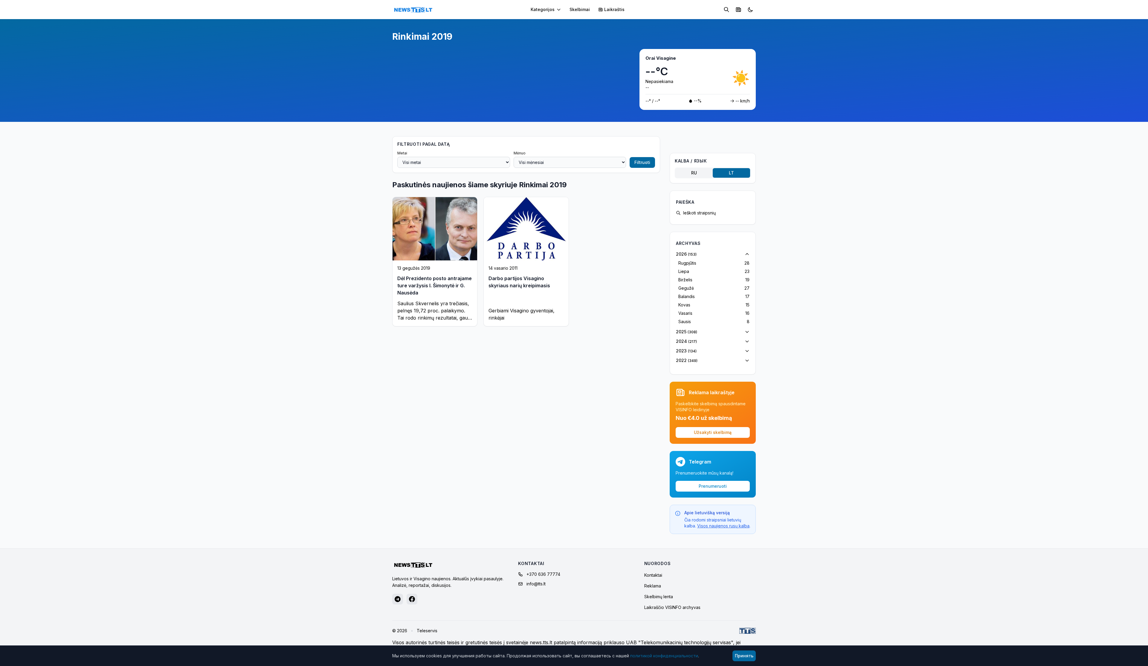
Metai (402, 153)
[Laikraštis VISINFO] (738, 9)
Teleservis (427, 630)
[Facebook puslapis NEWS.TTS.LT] (412, 599)
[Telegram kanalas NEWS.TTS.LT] (397, 599)
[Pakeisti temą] (750, 9)
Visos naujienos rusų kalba (723, 525)
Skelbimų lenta (658, 596)
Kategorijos (543, 9)
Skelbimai (580, 9)
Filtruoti (642, 162)
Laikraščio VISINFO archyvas (672, 607)
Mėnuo (520, 153)
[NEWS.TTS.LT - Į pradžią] (413, 9)
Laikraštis (614, 9)
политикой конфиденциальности (664, 655)
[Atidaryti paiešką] (726, 9)
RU (694, 172)
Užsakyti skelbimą (713, 432)
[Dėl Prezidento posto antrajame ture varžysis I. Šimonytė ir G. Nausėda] (435, 228)
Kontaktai (653, 575)
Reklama (652, 585)
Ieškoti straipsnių (699, 212)
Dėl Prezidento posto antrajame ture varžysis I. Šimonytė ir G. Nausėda (434, 285)
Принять (744, 655)
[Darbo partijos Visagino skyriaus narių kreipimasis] (526, 228)
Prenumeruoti (713, 486)
